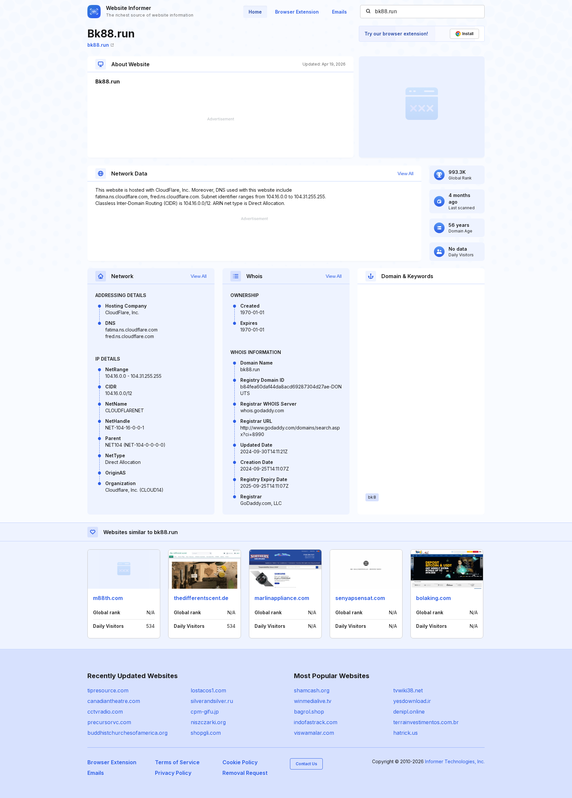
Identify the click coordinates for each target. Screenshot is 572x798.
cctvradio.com (105, 711)
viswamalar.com (314, 732)
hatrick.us (405, 732)
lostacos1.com (208, 690)
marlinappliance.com (282, 598)
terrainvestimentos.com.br (426, 722)
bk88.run (98, 45)
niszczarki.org (208, 722)
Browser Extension (297, 12)
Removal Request (244, 773)
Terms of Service (177, 762)
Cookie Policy (240, 762)
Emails (339, 12)
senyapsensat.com (360, 598)
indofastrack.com (315, 722)
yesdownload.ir (412, 701)
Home (255, 12)
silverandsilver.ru (212, 701)
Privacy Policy (173, 773)
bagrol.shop (309, 711)
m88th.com (108, 598)
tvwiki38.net (408, 690)
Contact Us (306, 763)
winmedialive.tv (312, 701)
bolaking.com (433, 598)
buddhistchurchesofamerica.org (127, 732)
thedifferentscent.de (201, 598)
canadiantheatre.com (113, 701)
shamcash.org (311, 690)
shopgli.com (206, 732)
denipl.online (409, 711)
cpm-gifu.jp (205, 711)
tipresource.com (107, 690)
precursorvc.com (109, 722)
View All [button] (405, 173)
